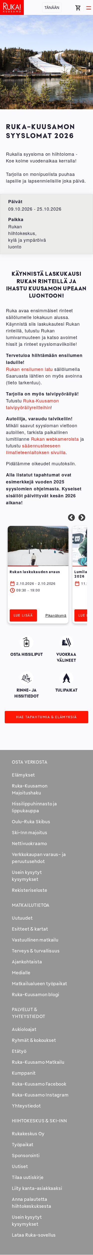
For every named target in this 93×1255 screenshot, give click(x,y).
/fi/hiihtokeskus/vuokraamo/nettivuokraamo (66, 647)
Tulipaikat (66, 677)
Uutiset (20, 1166)
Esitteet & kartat (30, 929)
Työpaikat (22, 1144)
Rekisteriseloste (29, 890)
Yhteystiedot (26, 1105)
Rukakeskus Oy (28, 1133)
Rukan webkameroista (55, 438)
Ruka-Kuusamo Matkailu (38, 1062)
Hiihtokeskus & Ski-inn (39, 1120)
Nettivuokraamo (29, 843)
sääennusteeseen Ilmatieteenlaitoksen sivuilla (36, 448)
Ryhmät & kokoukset (34, 1040)
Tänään (51, 7)
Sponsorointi (26, 1155)
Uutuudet (22, 918)
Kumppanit (24, 1073)
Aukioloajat (24, 1029)
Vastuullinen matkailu (35, 939)
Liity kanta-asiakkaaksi (37, 1188)
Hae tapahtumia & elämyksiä (46, 717)
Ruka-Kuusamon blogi (35, 994)
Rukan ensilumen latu (29, 369)
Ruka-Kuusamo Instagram (40, 1095)
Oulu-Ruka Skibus (31, 821)
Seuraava (82, 517)
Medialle (21, 972)
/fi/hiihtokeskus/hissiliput (26, 643)
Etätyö (19, 1051)
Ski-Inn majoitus (29, 832)
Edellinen (71, 517)
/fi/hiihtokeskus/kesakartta (26, 679)
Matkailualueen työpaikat (39, 983)
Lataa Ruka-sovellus (34, 1235)
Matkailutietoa (31, 905)
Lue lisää (23, 615)
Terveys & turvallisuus (36, 950)
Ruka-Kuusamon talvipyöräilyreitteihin (32, 403)
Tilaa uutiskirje (28, 1177)
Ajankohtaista (27, 961)
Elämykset (23, 775)
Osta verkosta (29, 762)
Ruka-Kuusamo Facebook (39, 1084)
